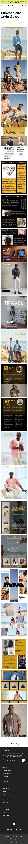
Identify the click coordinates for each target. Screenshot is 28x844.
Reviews (5, 776)
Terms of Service (10, 836)
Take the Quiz (7, 773)
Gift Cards (6, 781)
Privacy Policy (18, 836)
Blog (4, 794)
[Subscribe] (23, 760)
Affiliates (5, 802)
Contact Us (6, 815)
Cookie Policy (20, 838)
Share (4, 24)
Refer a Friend (7, 800)
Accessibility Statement (10, 838)
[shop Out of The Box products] (14, 295)
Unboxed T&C (14, 840)
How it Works (7, 770)
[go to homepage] (14, 737)
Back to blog (15, 744)
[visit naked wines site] (14, 261)
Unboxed (5, 779)
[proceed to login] (14, 669)
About (5, 791)
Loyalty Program (7, 797)
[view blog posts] (14, 397)
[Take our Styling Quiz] (14, 568)
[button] (25, 5)
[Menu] (1, 5)
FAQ (4, 812)
